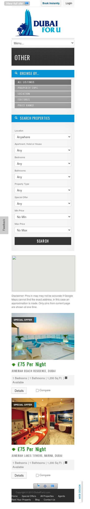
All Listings (26, 82)
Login (69, 3)
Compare (45, 390)
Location (24, 94)
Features (24, 99)
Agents (61, 496)
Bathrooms (20, 170)
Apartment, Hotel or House (28, 143)
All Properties (47, 496)
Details (19, 391)
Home (15, 496)
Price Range (26, 105)
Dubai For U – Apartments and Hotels (39, 25)
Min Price (19, 210)
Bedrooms (20, 157)
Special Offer (21, 197)
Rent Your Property (21, 499)
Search (43, 240)
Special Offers (29, 496)
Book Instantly (51, 3)
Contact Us (49, 499)
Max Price (20, 223)
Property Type (28, 88)
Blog (37, 499)
